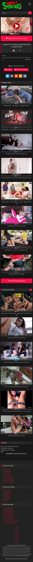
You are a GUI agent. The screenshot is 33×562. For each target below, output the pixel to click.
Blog (16, 541)
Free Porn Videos (10, 480)
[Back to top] (29, 554)
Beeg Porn (8, 492)
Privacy (17, 532)
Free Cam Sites (9, 508)
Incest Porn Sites (9, 511)
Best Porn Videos (9, 482)
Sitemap (16, 539)
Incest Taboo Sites (10, 515)
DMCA (16, 527)
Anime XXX (8, 471)
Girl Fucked (8, 490)
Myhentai (7, 473)
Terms (16, 534)
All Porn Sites (8, 510)
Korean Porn (8, 474)
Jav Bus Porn (8, 476)
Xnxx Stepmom (9, 478)
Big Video (7, 498)
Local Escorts (8, 513)
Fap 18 (7, 494)
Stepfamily (9, 69)
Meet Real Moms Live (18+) (17, 38)
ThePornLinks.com (10, 522)
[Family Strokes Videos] (13, 5)
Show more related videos (16, 281)
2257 (16, 530)
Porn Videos (8, 517)
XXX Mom (7, 496)
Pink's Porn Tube (9, 519)
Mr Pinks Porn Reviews (11, 521)
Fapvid (7, 499)
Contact (16, 537)
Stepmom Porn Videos (21, 69)
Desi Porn (7, 469)
